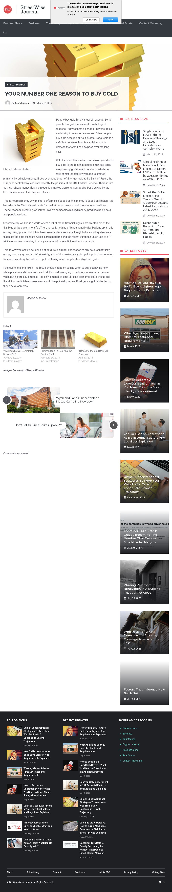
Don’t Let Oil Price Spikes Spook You (39, 425)
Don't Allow (91, 19)
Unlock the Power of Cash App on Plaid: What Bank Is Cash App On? (38, 843)
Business (34, 23)
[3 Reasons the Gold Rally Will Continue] (95, 339)
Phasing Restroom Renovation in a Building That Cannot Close (142, 588)
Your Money (129, 739)
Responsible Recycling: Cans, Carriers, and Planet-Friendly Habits (153, 229)
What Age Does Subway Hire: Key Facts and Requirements (141, 336)
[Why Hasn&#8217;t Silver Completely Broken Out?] (20, 339)
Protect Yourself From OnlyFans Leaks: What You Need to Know (38, 826)
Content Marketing (150, 23)
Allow (110, 19)
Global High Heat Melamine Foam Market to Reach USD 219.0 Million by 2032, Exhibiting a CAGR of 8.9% (156, 170)
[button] (4, 32)
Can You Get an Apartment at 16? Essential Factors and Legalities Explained (144, 437)
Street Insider (16, 84)
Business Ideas (130, 750)
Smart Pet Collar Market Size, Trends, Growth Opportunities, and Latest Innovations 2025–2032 (155, 201)
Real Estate (126, 23)
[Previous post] (7, 400)
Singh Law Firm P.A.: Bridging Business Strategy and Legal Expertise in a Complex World (155, 140)
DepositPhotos (35, 370)
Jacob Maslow (22, 103)
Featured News (12, 23)
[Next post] (114, 425)
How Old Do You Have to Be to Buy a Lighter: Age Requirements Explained (142, 286)
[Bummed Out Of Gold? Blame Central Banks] (58, 339)
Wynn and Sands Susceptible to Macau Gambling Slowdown (77, 399)
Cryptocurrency (131, 744)
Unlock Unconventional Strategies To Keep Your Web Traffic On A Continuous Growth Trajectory (141, 484)
